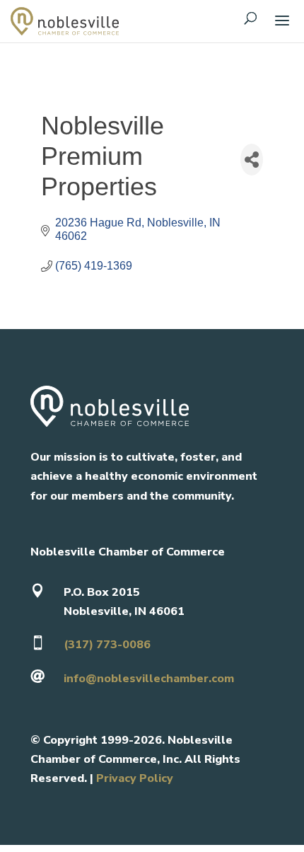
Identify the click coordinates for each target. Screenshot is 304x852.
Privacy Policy (134, 778)
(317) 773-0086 (107, 644)
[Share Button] (251, 159)
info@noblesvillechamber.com (149, 678)
